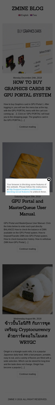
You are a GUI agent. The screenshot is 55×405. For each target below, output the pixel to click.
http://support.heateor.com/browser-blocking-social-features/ (24, 190)
